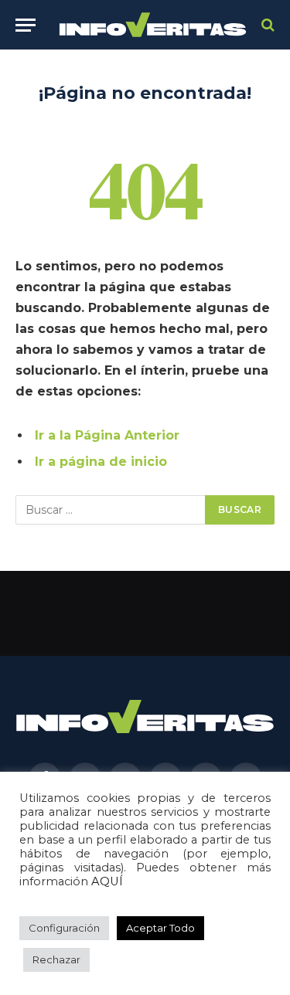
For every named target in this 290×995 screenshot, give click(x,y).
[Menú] (25, 25)
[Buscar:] (110, 510)
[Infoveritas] (153, 25)
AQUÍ (107, 881)
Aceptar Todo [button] (160, 928)
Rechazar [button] (56, 959)
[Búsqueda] (266, 25)
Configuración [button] (64, 928)
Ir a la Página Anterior (107, 435)
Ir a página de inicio (101, 461)
